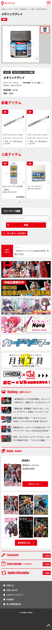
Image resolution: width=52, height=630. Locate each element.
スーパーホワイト (34, 186)
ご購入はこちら (33, 484)
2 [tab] (24, 150)
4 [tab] (32, 150)
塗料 (4, 19)
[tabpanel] (13, 128)
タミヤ (7, 72)
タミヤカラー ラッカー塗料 (23, 72)
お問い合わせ (12, 590)
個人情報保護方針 (13, 604)
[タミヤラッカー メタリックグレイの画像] (44, 29)
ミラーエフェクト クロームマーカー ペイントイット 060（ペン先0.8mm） (37, 138)
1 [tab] (20, 150)
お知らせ (10, 585)
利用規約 (10, 599)
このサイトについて (14, 594)
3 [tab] (28, 150)
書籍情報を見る (24, 542)
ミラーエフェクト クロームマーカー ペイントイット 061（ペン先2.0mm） (13, 138)
